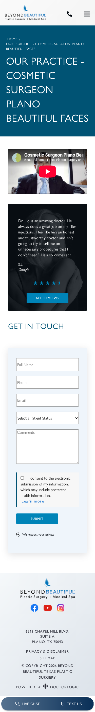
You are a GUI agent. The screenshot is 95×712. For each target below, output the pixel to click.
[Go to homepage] (29, 14)
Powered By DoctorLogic (47, 686)
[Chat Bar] (47, 704)
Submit (37, 518)
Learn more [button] (33, 501)
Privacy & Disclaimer (47, 651)
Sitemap (47, 657)
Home (12, 39)
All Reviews (48, 297)
